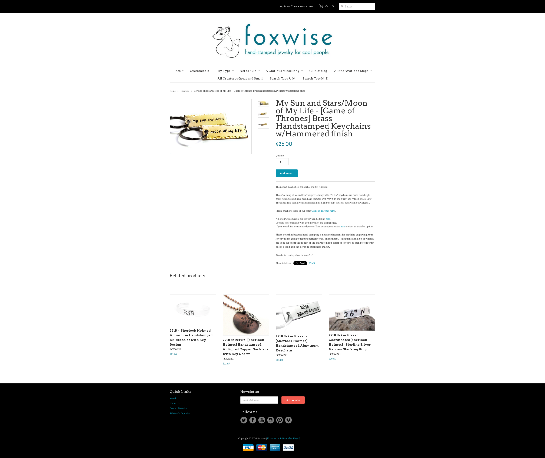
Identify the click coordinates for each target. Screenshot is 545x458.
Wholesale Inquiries (180, 413)
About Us (175, 403)
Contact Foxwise (178, 408)
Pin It (312, 263)
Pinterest (279, 420)
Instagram (270, 420)
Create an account (302, 6)
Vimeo (288, 420)
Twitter (243, 420)
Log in (282, 6)
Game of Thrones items (323, 210)
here (328, 218)
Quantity (280, 155)
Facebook (252, 420)
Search (173, 398)
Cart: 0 (329, 6)
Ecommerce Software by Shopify (284, 438)
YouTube (261, 420)
